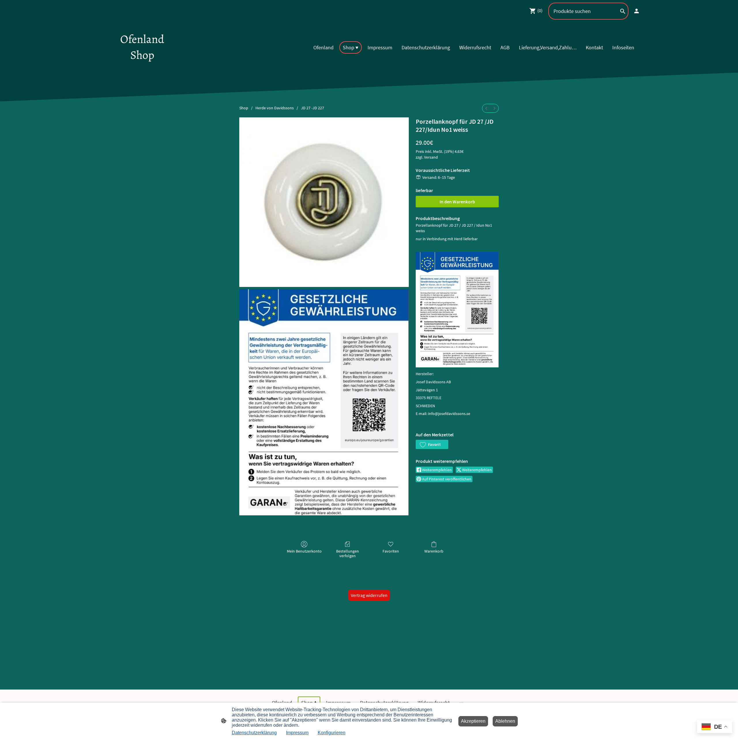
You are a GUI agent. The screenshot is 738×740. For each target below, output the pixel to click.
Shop (243, 107)
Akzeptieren (473, 721)
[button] (432, 444)
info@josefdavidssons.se (449, 413)
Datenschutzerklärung (254, 732)
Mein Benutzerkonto (304, 551)
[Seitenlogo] (142, 67)
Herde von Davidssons (274, 107)
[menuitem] (486, 108)
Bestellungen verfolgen (347, 554)
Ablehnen (505, 721)
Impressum (297, 732)
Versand (431, 157)
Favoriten (391, 551)
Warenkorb (433, 551)
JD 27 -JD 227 (312, 107)
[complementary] (714, 727)
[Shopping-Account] (636, 10)
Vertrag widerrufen (369, 595)
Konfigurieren (331, 732)
